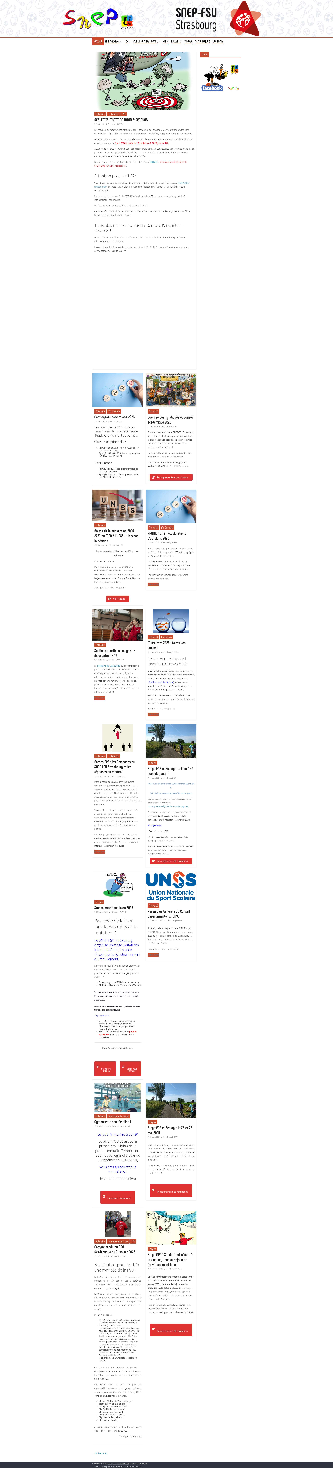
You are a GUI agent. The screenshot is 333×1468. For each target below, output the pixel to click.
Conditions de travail (118, 1116)
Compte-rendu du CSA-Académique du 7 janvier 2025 (114, 1249)
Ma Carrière (114, 411)
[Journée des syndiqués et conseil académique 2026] (171, 374)
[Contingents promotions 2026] (117, 374)
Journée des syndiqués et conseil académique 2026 (170, 420)
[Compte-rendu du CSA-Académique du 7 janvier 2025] (118, 1212)
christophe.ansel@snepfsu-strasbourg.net (168, 806)
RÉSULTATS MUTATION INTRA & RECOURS (121, 119)
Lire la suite (153, 584)
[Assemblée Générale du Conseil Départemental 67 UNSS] (171, 873)
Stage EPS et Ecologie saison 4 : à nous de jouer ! (170, 771)
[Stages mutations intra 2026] (117, 873)
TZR (123, 114)
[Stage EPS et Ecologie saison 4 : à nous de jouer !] (171, 725)
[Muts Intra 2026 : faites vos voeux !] (171, 610)
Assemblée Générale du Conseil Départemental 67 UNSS (169, 914)
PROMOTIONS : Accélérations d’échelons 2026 (167, 536)
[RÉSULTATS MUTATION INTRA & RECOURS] (144, 53)
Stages (152, 763)
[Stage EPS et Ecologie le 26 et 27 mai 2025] (171, 1084)
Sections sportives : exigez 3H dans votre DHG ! (114, 653)
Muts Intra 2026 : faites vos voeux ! (167, 645)
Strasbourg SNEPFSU (115, 124)
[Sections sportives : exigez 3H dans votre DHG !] (117, 610)
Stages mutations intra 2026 (113, 907)
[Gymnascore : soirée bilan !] (117, 1084)
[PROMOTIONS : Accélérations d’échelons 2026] (171, 491)
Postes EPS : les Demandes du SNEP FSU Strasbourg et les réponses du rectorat (114, 766)
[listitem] (214, 77)
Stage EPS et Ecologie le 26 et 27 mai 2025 (170, 1130)
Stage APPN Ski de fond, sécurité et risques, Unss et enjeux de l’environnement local (170, 1259)
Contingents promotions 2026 (114, 417)
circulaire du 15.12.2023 (108, 666)
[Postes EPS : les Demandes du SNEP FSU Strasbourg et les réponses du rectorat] (117, 725)
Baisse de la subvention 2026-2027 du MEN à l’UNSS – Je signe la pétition (116, 536)
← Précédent (99, 1453)
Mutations (113, 114)
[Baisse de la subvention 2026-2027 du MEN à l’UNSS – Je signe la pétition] (117, 491)
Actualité (100, 114)
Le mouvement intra (118, 1241)
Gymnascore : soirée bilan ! (112, 1121)
